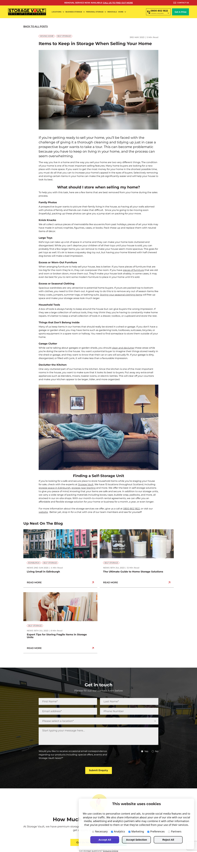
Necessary (101, 831)
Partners (176, 831)
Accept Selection (136, 839)
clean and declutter (123, 347)
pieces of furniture (133, 270)
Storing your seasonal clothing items (121, 294)
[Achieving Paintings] (60, 593)
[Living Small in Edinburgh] (60, 530)
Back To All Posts (35, 26)
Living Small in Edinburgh (43, 571)
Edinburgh (34, 563)
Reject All (168, 839)
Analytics (119, 831)
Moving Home (47, 36)
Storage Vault (85, 484)
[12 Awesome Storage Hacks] (137, 530)
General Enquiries (157, 13)
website (43, 512)
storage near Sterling (84, 488)
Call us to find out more (118, 2)
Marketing (137, 831)
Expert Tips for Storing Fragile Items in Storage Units (57, 636)
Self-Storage (64, 36)
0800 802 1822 (131, 508)
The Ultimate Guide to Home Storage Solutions (133, 571)
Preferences (157, 831)
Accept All (104, 839)
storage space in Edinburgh (55, 488)
